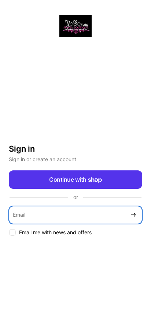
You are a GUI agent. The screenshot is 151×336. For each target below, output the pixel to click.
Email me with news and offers (55, 232)
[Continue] (133, 215)
